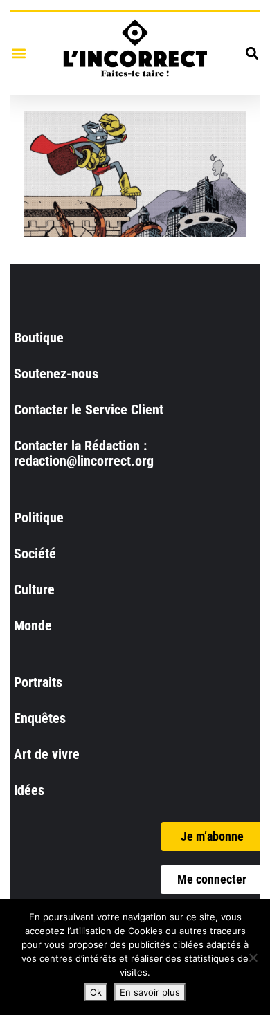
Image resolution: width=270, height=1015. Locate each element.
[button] (18, 53)
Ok (96, 992)
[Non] (253, 957)
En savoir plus (150, 992)
